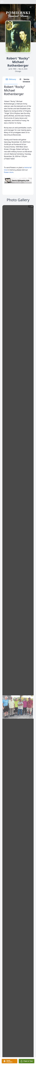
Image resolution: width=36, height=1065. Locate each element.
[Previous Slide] (4, 707)
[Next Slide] (31, 707)
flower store (8, 172)
